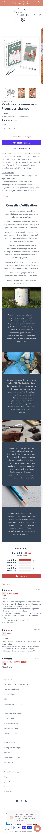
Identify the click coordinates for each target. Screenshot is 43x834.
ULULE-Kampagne (11, 723)
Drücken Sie (8, 762)
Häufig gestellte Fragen (12, 748)
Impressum (8, 777)
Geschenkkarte (9, 694)
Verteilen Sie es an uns (12, 758)
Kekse (6, 787)
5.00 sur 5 (27, 553)
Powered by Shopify (27, 831)
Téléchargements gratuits (13, 704)
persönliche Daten (10, 782)
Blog (5, 699)
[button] (2, 14)
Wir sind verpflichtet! (11, 689)
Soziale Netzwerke (11, 733)
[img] (7, 590)
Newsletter (8, 792)
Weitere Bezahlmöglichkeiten (21, 148)
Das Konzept (9, 679)
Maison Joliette (18, 831)
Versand (10, 116)
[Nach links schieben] (2, 93)
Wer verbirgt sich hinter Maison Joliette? (18, 684)
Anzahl (4, 124)
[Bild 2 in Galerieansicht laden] (21, 93)
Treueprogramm (10, 718)
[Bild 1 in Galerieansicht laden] (10, 93)
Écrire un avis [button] (21, 576)
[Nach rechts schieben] (40, 93)
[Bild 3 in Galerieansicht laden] (32, 93)
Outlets (7, 753)
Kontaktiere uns (10, 743)
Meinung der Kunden (11, 728)
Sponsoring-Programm (12, 713)
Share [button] (6, 196)
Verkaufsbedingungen (12, 772)
